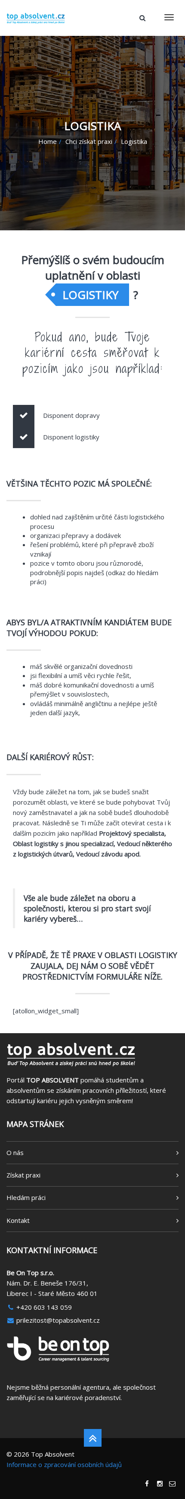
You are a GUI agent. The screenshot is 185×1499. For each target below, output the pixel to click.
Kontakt (18, 1220)
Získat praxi (23, 1175)
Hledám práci (26, 1197)
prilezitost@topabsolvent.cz (57, 1320)
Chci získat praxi (88, 141)
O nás (15, 1152)
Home (47, 141)
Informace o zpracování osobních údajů (64, 1464)
